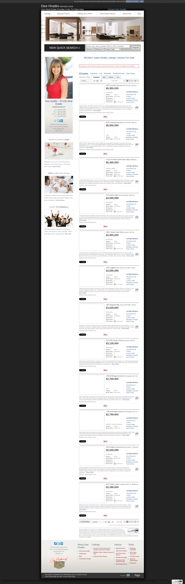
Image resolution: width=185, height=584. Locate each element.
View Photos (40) (131, 94)
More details (97, 110)
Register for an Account (132, 1)
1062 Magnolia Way (121, 305)
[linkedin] (61, 121)
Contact (128, 96)
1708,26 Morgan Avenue (122, 377)
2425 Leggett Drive (120, 268)
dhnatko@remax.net (59, 107)
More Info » (68, 234)
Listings (47, 14)
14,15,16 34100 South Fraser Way (121, 160)
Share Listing (130, 102)
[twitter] (58, 121)
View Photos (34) (131, 168)
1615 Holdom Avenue (122, 447)
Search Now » (56, 166)
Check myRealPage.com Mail (53, 576)
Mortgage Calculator (132, 100)
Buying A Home (63, 14)
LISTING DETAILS (132, 92)
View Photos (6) (130, 456)
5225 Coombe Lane (121, 85)
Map (104, 77)
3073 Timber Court (122, 485)
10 (135, 81)
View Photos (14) (131, 204)
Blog (139, 14)
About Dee (127, 14)
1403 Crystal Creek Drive (120, 233)
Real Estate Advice (107, 14)
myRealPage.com (130, 575)
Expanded (96, 77)
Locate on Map (130, 98)
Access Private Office (69, 576)
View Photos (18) (131, 131)
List (118, 77)
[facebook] (55, 121)
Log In (141, 1)
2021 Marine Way (120, 196)
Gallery (111, 77)
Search (136, 48)
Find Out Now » (60, 200)
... (133, 81)
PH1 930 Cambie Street (120, 341)
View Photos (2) (130, 385)
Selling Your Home (84, 14)
